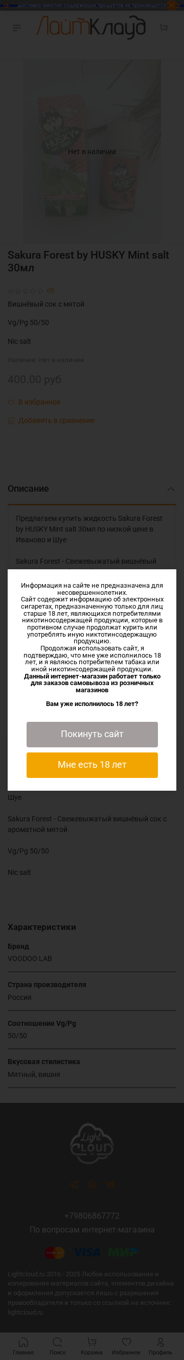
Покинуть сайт (92, 734)
